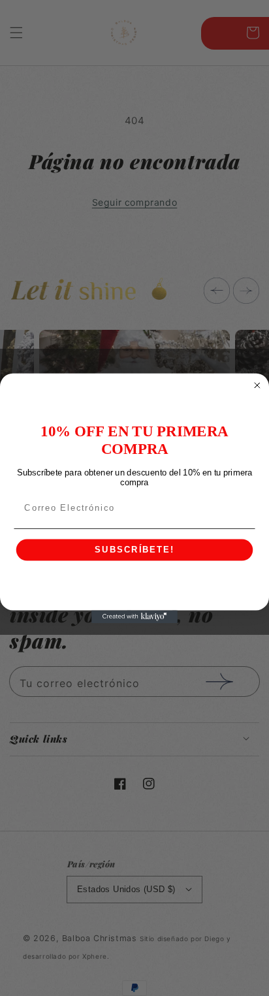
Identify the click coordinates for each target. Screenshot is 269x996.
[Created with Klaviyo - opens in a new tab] (134, 616)
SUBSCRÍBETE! (134, 549)
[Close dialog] (257, 385)
